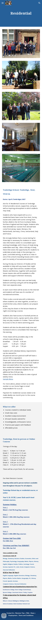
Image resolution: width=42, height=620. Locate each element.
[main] (21, 13)
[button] (2, 3)
